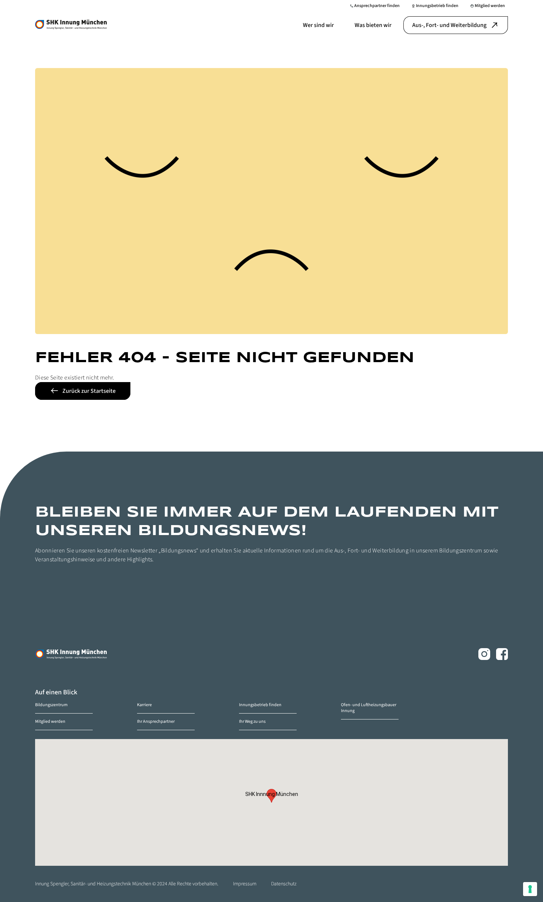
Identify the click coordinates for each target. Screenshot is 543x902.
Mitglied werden (50, 721)
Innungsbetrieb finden (260, 705)
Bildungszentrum (51, 705)
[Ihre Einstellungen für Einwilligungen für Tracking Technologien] (530, 889)
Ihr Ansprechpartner (156, 721)
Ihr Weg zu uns (252, 721)
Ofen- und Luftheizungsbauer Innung (368, 708)
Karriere (144, 705)
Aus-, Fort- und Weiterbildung (449, 25)
